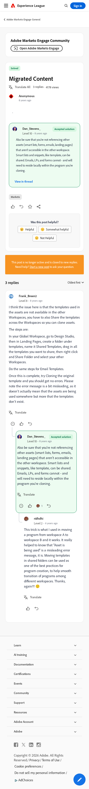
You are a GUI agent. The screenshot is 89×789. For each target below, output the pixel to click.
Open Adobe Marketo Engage (39, 48)
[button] (22, 87)
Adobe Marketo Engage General (23, 19)
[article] (44, 360)
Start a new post (39, 267)
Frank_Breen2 (28, 296)
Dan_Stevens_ (31, 128)
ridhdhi (38, 518)
